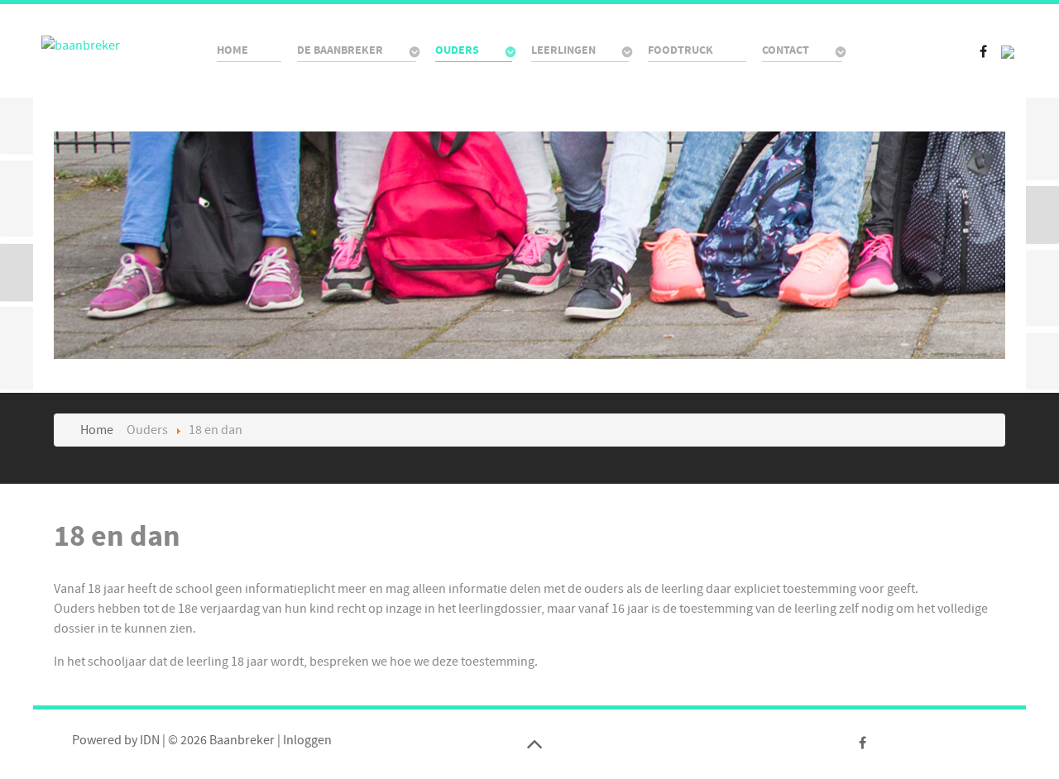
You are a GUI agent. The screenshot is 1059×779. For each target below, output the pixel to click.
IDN (150, 740)
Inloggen (307, 740)
